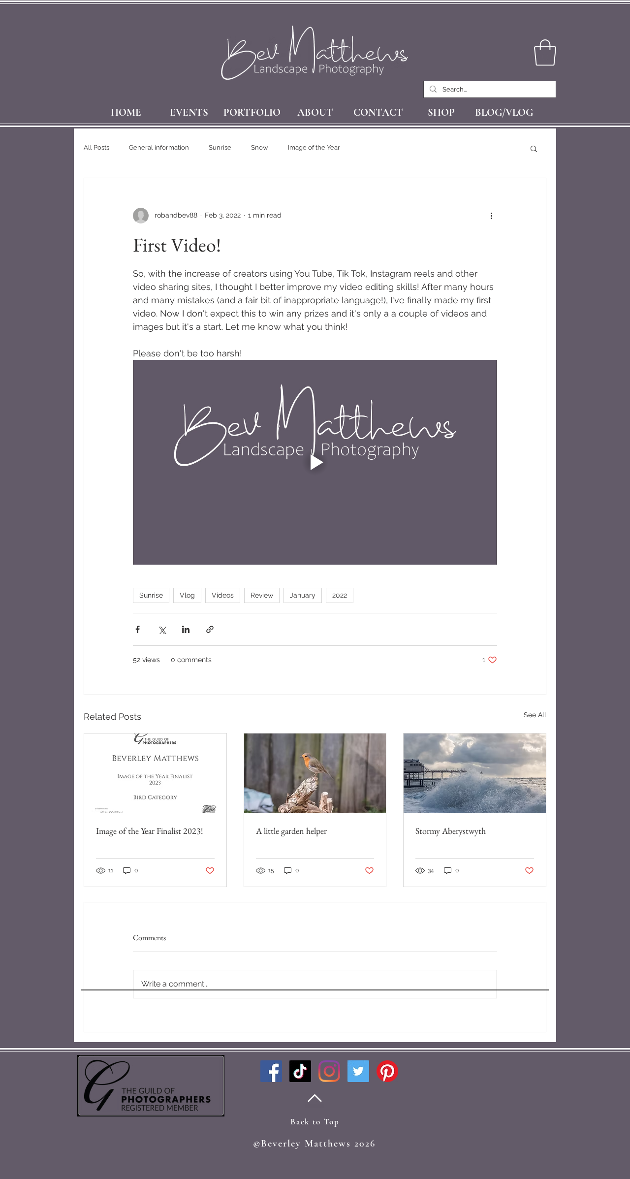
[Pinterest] (387, 1071)
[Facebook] (271, 1071)
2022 (339, 595)
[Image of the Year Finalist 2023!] (155, 773)
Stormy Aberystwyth (450, 830)
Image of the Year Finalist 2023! (149, 830)
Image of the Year (314, 147)
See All (535, 715)
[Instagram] (329, 1071)
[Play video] (315, 462)
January (302, 595)
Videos (223, 595)
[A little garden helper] (315, 773)
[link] (545, 52)
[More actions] (491, 216)
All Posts (96, 147)
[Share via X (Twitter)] (161, 629)
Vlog (187, 595)
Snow (259, 147)
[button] (533, 148)
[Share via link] (210, 629)
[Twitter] (358, 1071)
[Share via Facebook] (137, 629)
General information (159, 147)
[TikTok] (300, 1071)
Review (262, 595)
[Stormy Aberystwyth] (475, 773)
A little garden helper (291, 830)
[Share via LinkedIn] (185, 629)
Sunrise (220, 147)
